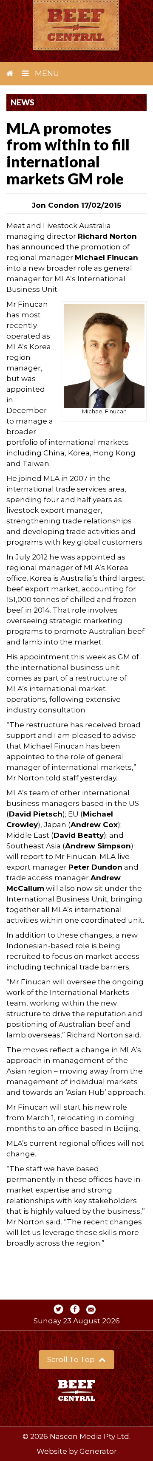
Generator (98, 1451)
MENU (46, 73)
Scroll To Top (71, 1359)
